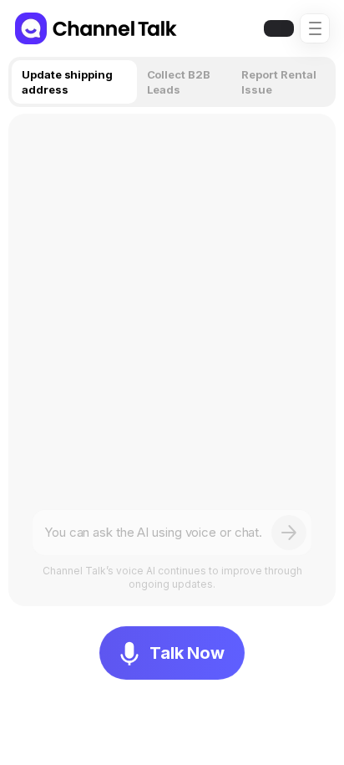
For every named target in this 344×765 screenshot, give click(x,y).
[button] (315, 28)
